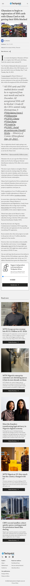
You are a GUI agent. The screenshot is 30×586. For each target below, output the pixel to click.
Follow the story (12, 342)
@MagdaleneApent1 (13, 113)
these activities (5, 207)
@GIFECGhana (11, 119)
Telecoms (18, 47)
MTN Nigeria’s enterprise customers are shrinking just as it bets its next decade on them (15, 378)
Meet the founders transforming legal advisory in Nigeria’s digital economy (14, 426)
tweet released (6, 76)
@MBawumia (10, 116)
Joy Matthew (7, 40)
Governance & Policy (10, 47)
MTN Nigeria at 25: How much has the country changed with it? (15, 477)
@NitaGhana (10, 121)
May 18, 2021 (11, 139)
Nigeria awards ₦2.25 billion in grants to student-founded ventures (19, 154)
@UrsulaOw (10, 124)
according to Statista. (20, 195)
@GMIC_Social (11, 127)
